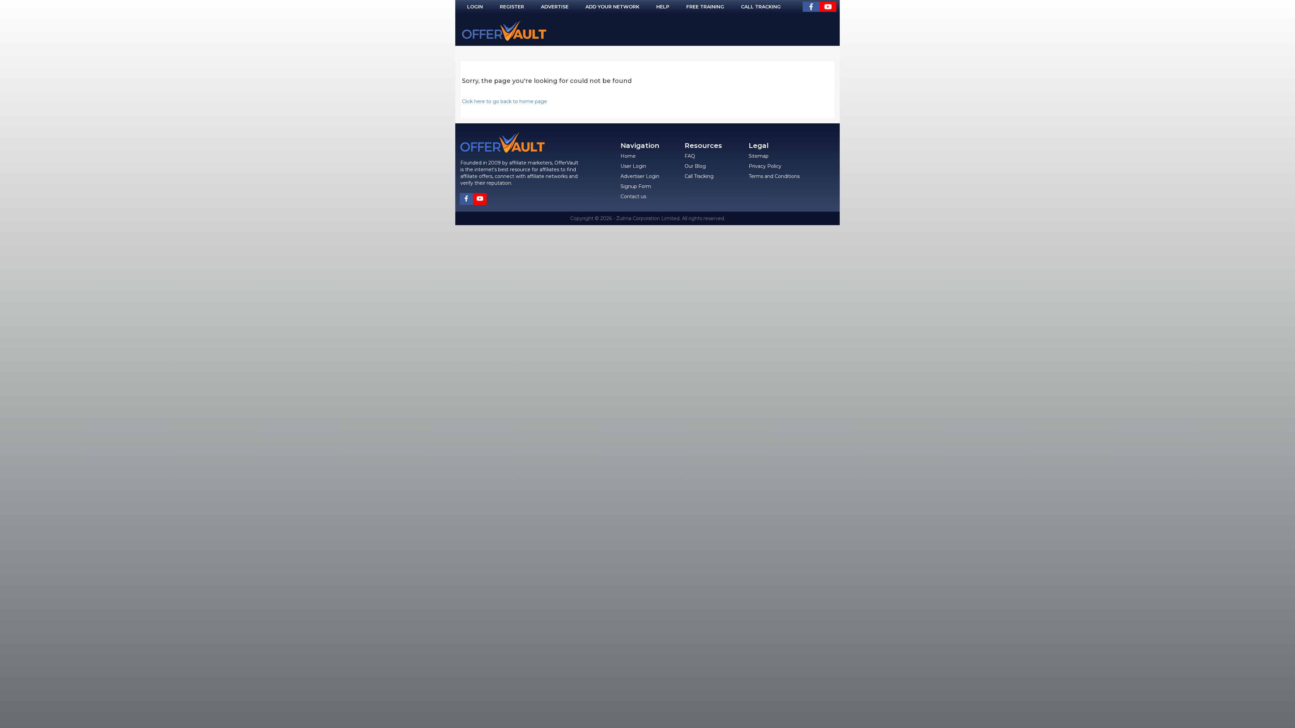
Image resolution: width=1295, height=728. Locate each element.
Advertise (555, 7)
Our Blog (695, 166)
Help (662, 7)
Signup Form (636, 186)
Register (512, 7)
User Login (633, 166)
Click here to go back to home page (504, 101)
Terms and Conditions (774, 176)
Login (475, 7)
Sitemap (759, 156)
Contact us (633, 196)
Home (628, 156)
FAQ (690, 156)
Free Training (705, 7)
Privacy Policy (765, 166)
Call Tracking (761, 7)
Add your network (612, 7)
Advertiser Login (640, 176)
